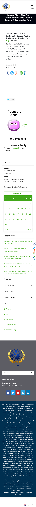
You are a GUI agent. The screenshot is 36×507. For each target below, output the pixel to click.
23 (14, 219)
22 (10, 219)
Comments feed (11, 324)
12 (26, 209)
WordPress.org (11, 330)
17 (18, 214)
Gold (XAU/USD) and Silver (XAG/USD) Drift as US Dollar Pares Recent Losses (18, 272)
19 (26, 214)
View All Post (25, 125)
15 (10, 214)
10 (18, 209)
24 (18, 219)
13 (30, 209)
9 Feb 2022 (13, 41)
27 (30, 219)
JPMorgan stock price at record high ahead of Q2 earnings (18, 242)
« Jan (7, 229)
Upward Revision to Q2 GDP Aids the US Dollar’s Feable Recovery (17, 265)
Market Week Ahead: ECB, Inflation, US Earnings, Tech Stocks (16, 250)
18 (22, 214)
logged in (16, 148)
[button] (31, 373)
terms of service (10, 383)
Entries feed (10, 319)
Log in (8, 314)
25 (22, 219)
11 (22, 209)
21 (6, 219)
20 (30, 214)
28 (6, 224)
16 (14, 214)
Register (9, 309)
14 (6, 214)
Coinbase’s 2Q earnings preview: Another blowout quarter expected (17, 257)
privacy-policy (9, 379)
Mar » (29, 229)
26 (26, 219)
